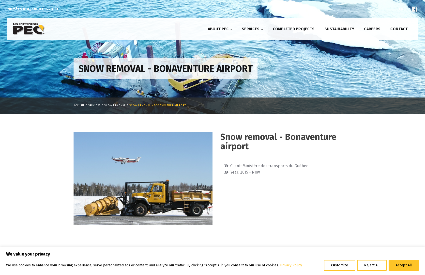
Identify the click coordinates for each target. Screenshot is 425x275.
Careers (372, 29)
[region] (212, 261)
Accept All (404, 265)
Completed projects (294, 29)
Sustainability (339, 29)
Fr (401, 9)
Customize (339, 265)
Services (250, 29)
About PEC (218, 29)
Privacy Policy (291, 265)
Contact (399, 29)
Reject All (371, 265)
